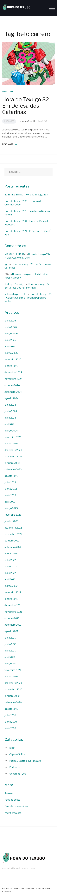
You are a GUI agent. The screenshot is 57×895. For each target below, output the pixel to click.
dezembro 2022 (13, 527)
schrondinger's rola (15, 294)
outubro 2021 (12, 618)
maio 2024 (10, 417)
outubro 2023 (12, 463)
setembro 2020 (13, 702)
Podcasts (9, 121)
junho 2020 (11, 721)
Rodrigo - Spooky (14, 284)
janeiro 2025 (11, 366)
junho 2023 (11, 489)
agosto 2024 (12, 398)
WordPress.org (13, 812)
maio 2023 (10, 495)
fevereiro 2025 (13, 359)
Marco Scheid (28, 121)
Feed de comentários (16, 806)
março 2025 (11, 353)
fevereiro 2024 (13, 437)
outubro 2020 (12, 696)
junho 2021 (11, 644)
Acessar (9, 793)
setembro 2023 (13, 469)
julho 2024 (10, 404)
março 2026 (11, 333)
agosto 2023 (11, 476)
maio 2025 (10, 340)
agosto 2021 (11, 631)
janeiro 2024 (12, 443)
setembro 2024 (13, 391)
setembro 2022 (13, 547)
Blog (11, 747)
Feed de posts (12, 799)
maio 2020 (10, 728)
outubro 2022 (12, 540)
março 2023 (11, 508)
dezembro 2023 (13, 450)
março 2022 (11, 586)
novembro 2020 (13, 689)
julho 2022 (10, 560)
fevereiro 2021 (13, 670)
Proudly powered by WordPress (19, 888)
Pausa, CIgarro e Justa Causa (25, 760)
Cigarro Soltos (17, 754)
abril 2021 (10, 657)
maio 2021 (10, 650)
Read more (9, 144)
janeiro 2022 (11, 599)
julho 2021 (10, 637)
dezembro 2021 (13, 605)
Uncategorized (17, 773)
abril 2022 (10, 579)
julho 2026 (10, 320)
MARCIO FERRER (14, 254)
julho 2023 (10, 482)
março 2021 (11, 663)
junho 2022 (11, 566)
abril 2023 (10, 501)
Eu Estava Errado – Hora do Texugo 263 (26, 194)
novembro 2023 (13, 456)
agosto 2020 (11, 709)
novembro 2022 (13, 534)
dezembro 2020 (13, 683)
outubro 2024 (12, 385)
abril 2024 (10, 424)
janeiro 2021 (11, 676)
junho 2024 (11, 411)
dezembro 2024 (13, 372)
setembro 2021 (13, 624)
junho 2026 (11, 327)
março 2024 (11, 430)
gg (6, 264)
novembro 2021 (13, 611)
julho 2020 (10, 715)
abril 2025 (10, 346)
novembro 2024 (13, 379)
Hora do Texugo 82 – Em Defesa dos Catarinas (27, 105)
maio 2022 (10, 573)
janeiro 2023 (11, 521)
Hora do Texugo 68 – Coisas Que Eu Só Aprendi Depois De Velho (28, 298)
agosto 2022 (11, 553)
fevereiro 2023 (13, 514)
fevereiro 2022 (13, 592)
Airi (47, 888)
